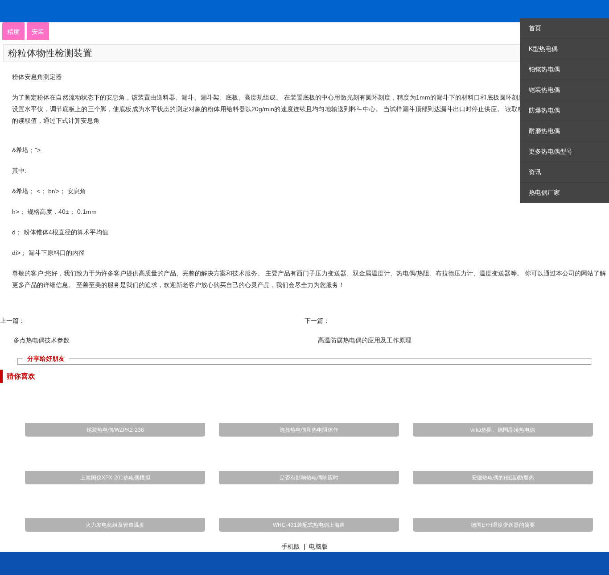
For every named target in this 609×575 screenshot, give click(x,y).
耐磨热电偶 (544, 130)
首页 (535, 28)
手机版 (290, 546)
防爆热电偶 (544, 110)
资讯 (535, 171)
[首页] (34, 556)
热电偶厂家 (544, 192)
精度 (13, 31)
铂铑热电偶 (544, 69)
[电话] (186, 556)
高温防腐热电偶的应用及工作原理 (364, 340)
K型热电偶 (543, 48)
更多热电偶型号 (550, 151)
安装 (38, 31)
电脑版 (318, 546)
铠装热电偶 (544, 89)
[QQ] (491, 556)
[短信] (338, 556)
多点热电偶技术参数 (41, 340)
